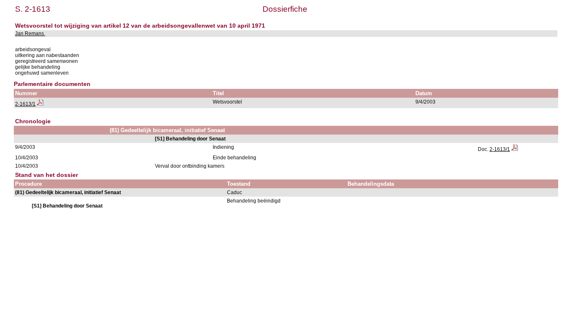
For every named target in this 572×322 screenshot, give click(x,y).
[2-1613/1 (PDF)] (40, 104)
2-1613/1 (25, 104)
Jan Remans (30, 33)
